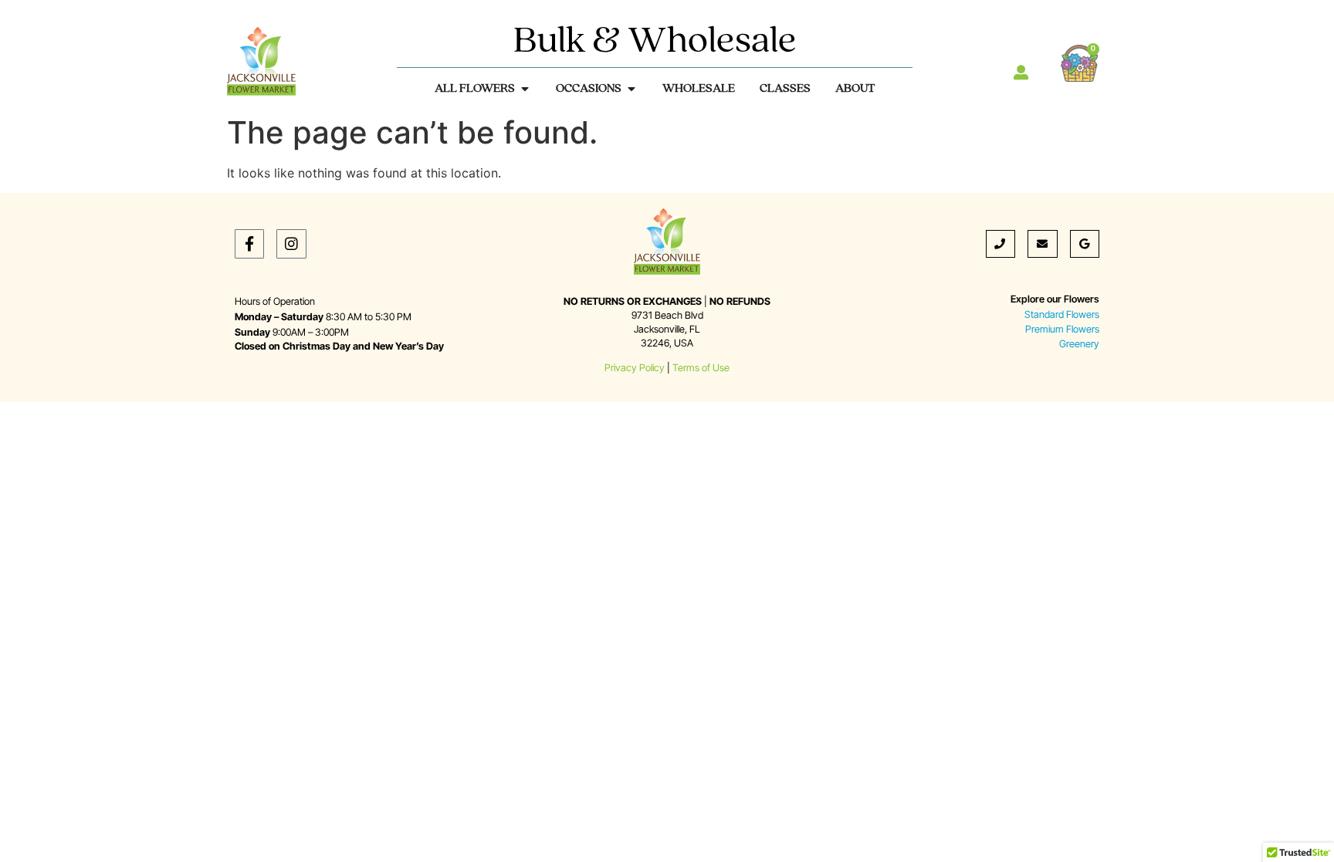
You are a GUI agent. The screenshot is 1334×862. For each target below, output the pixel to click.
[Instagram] (291, 244)
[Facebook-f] (249, 244)
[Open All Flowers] (525, 88)
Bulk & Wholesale (655, 42)
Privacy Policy (634, 368)
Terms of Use (701, 368)
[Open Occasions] (631, 88)
